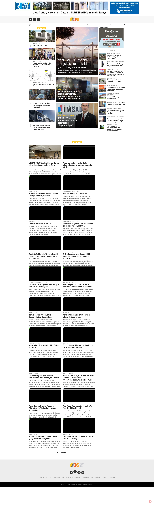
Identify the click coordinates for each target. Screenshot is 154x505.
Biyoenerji (86, 477)
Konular (40, 25)
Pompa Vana (56, 477)
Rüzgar (68, 477)
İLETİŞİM (110, 25)
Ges (92, 477)
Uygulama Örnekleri (51, 25)
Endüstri (105, 477)
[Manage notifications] (150, 501)
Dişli (50, 477)
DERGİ (62, 25)
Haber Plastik (76, 477)
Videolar (95, 25)
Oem (63, 477)
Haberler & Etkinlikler (83, 25)
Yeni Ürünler (70, 25)
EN (116, 25)
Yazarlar (103, 25)
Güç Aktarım (43, 477)
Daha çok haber (61, 452)
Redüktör (98, 477)
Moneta (112, 477)
